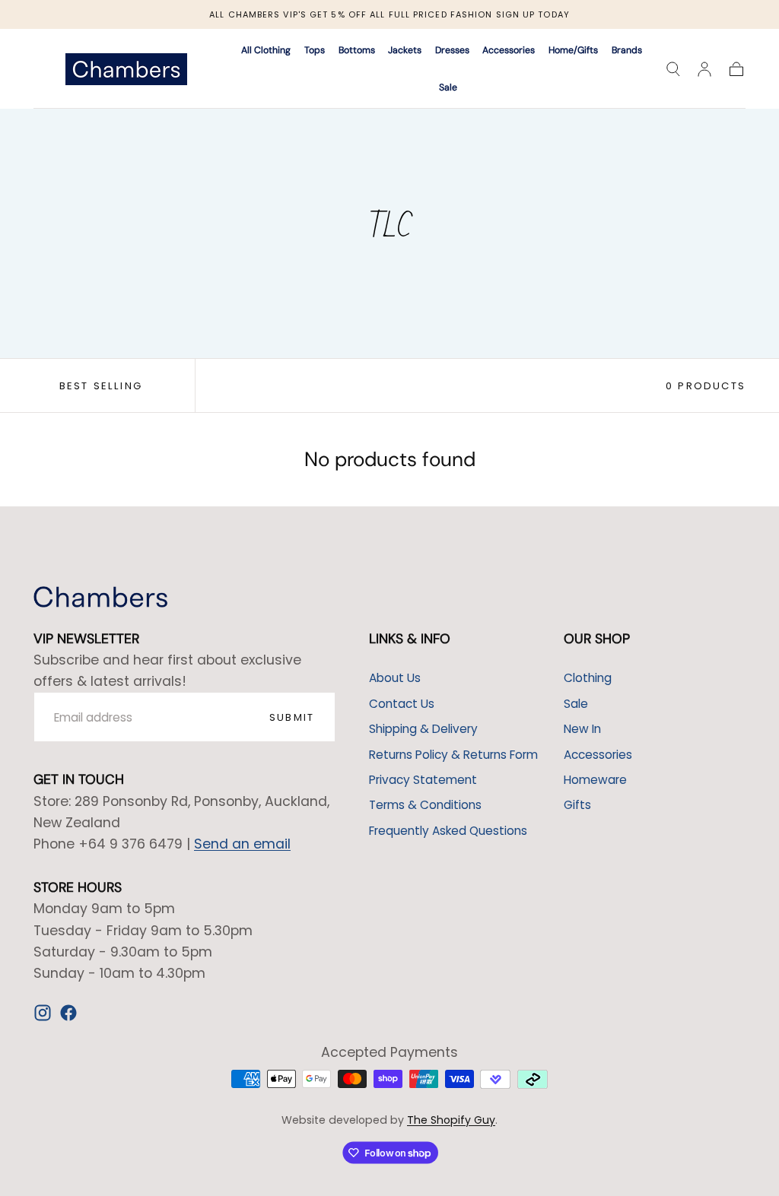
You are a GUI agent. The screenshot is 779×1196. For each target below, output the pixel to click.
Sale (448, 88)
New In (582, 729)
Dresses (452, 50)
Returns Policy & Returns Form (453, 755)
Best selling (100, 386)
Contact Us (401, 704)
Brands (627, 50)
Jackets (404, 50)
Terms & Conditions (425, 805)
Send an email (242, 844)
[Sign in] (704, 69)
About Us (395, 678)
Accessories (508, 50)
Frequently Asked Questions (448, 831)
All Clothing (266, 50)
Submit (291, 717)
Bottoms (357, 50)
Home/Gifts (573, 50)
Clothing (588, 678)
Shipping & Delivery (423, 729)
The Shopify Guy (451, 1120)
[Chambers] (100, 597)
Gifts (577, 805)
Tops (314, 50)
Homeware (595, 780)
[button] (673, 69)
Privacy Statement (423, 780)
